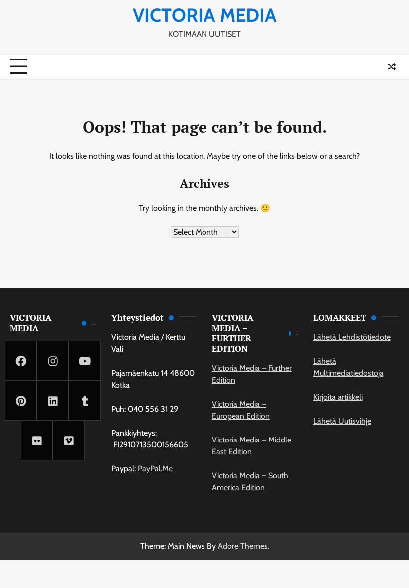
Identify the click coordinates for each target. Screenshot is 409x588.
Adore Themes (243, 546)
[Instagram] (53, 361)
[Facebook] (21, 361)
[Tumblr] (85, 401)
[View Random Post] (391, 66)
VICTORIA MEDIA (205, 15)
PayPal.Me (155, 468)
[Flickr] (37, 440)
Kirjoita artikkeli (338, 397)
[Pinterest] (21, 401)
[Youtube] (85, 361)
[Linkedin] (53, 401)
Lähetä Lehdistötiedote (352, 337)
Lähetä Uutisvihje (342, 421)
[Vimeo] (69, 440)
